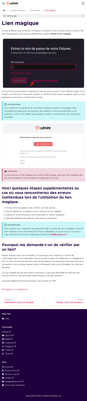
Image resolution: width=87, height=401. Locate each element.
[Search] (83, 3)
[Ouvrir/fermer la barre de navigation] (3, 3)
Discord (8, 335)
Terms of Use (11, 374)
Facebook (9, 343)
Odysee (5, 332)
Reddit (8, 339)
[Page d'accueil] (4, 10)
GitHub (8, 367)
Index (7, 319)
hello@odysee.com (58, 234)
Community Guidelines (15, 385)
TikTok (8, 354)
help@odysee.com (13, 381)
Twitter (8, 350)
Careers (8, 378)
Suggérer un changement (16, 289)
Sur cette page (10, 16)
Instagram (9, 346)
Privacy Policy (11, 371)
